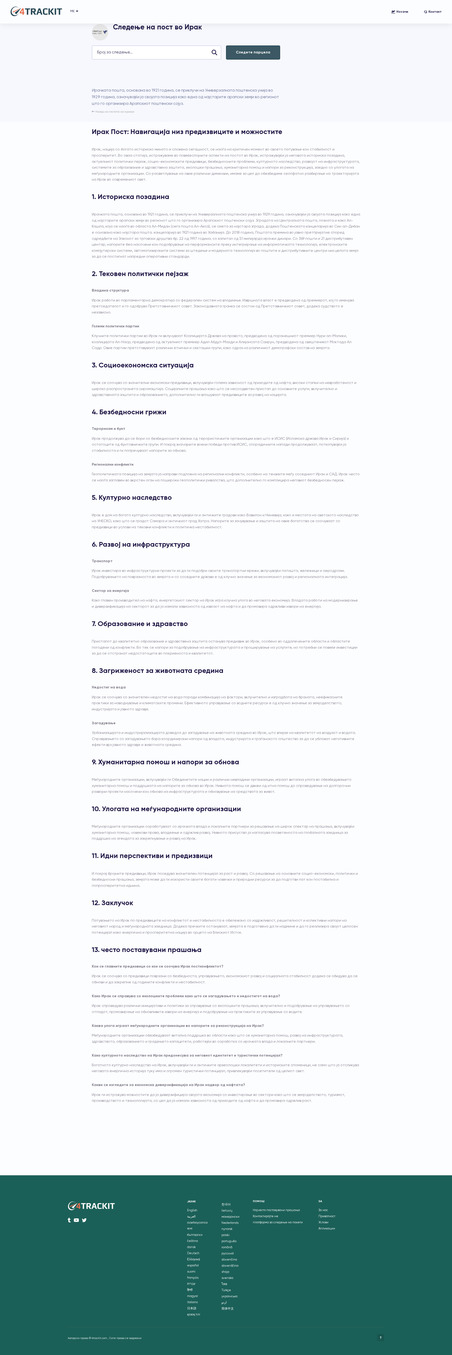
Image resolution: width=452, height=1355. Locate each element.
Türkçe (226, 1290)
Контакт (435, 11)
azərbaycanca (197, 1222)
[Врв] (380, 1337)
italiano (192, 1302)
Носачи (402, 11)
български (194, 1235)
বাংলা (189, 1228)
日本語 (191, 1308)
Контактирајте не (265, 1216)
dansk (191, 1247)
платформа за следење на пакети (278, 1222)
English (192, 1210)
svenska (227, 1278)
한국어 (226, 1204)
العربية (191, 1216)
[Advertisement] (177, 73)
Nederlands (230, 1223)
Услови (323, 1222)
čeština (192, 1241)
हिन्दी (190, 1290)
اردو (224, 1302)
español (193, 1265)
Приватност (327, 1216)
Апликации (327, 1228)
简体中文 (228, 1308)
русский (228, 1253)
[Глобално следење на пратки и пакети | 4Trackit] (36, 12)
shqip (225, 1272)
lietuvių (227, 1210)
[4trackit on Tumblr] (69, 1220)
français (192, 1277)
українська (230, 1296)
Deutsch (193, 1253)
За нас (323, 1210)
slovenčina (229, 1259)
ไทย (224, 1284)
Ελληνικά (193, 1259)
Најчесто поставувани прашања (276, 1210)
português (229, 1241)
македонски (230, 1216)
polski (226, 1235)
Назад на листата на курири (114, 111)
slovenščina (230, 1265)
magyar (192, 1296)
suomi (191, 1271)
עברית (191, 1284)
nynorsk (227, 1229)
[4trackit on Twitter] (84, 1220)
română (227, 1247)
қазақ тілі (193, 1314)
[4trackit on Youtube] (76, 1220)
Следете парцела (253, 52)
